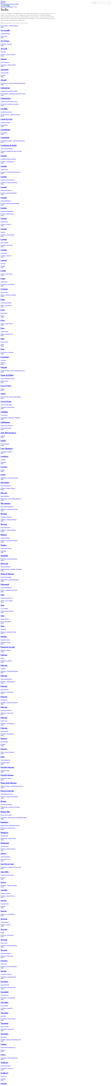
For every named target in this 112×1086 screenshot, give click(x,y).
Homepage (3, 6)
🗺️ (3, 5)
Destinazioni (10, 6)
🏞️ (7, 5)
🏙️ (8, 5)
